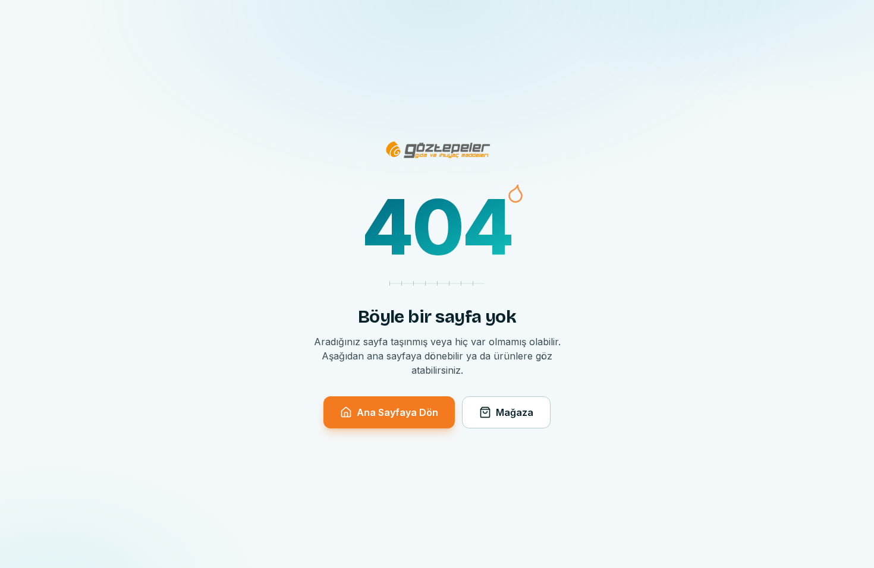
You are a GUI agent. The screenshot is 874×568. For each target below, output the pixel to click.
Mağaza (514, 412)
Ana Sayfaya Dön (397, 412)
